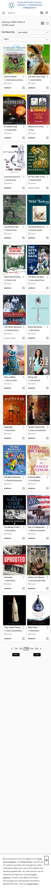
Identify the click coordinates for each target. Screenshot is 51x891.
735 (36, 649)
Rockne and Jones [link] (36, 127)
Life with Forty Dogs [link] (36, 77)
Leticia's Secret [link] (10, 77)
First (16, 654)
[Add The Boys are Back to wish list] (47, 288)
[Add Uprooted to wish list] (23, 588)
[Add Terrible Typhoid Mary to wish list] (47, 438)
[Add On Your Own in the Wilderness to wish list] (47, 188)
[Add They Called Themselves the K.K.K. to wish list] (23, 638)
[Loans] (41, 13)
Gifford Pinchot (11, 230)
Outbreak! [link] (8, 427)
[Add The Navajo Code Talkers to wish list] (23, 538)
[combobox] (20, 13)
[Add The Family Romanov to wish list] (23, 338)
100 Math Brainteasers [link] (13, 477)
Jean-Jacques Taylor (37, 280)
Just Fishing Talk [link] (11, 227)
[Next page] (40, 648)
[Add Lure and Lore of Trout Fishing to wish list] (23, 188)
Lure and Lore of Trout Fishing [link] (13, 177)
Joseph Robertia (35, 80)
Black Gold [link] (32, 627)
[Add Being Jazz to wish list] (47, 388)
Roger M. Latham (36, 230)
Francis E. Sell (11, 280)
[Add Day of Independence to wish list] (47, 538)
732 (21, 649)
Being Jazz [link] (32, 377)
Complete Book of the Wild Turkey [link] (37, 227)
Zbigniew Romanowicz (14, 480)
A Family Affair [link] (34, 477)
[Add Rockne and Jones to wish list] (47, 138)
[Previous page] (11, 648)
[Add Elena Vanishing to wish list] (47, 338)
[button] (42, 24)
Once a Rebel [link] (9, 377)
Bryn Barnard (10, 430)
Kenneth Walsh (11, 130)
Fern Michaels (35, 480)
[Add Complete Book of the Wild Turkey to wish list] (47, 238)
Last (37, 654)
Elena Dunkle (34, 330)
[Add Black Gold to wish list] (47, 638)
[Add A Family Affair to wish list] (47, 488)
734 (31, 649)
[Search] (3, 13)
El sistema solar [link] (10, 127)
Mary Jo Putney (11, 380)
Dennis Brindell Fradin (37, 580)
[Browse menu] (47, 12)
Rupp (32, 130)
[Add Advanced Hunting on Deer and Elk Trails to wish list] (23, 288)
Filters (6, 39)
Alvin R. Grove (11, 180)
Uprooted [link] (8, 577)
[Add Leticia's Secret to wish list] (23, 88)
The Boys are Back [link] (36, 277)
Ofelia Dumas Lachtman (14, 80)
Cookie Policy (32, 884)
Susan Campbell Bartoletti (38, 430)
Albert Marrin (10, 580)
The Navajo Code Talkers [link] (13, 527)
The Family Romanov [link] (13, 327)
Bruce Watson (11, 530)
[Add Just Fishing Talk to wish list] (23, 238)
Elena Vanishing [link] (35, 327)
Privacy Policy (26, 862)
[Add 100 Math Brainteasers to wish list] (23, 488)
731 (16, 649)
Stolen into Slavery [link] (36, 577)
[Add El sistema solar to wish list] (23, 138)
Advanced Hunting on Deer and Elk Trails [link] (13, 277)
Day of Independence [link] (37, 527)
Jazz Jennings (35, 380)
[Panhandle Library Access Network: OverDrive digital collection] (25, 5)
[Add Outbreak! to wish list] (23, 438)
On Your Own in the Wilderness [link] (37, 177)
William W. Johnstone (37, 530)
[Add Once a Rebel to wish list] (23, 388)
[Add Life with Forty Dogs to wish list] (47, 88)
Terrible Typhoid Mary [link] (37, 427)
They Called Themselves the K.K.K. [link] (13, 627)
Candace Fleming (12, 330)
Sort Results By (8, 32)
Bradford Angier (35, 180)
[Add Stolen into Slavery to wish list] (47, 588)
